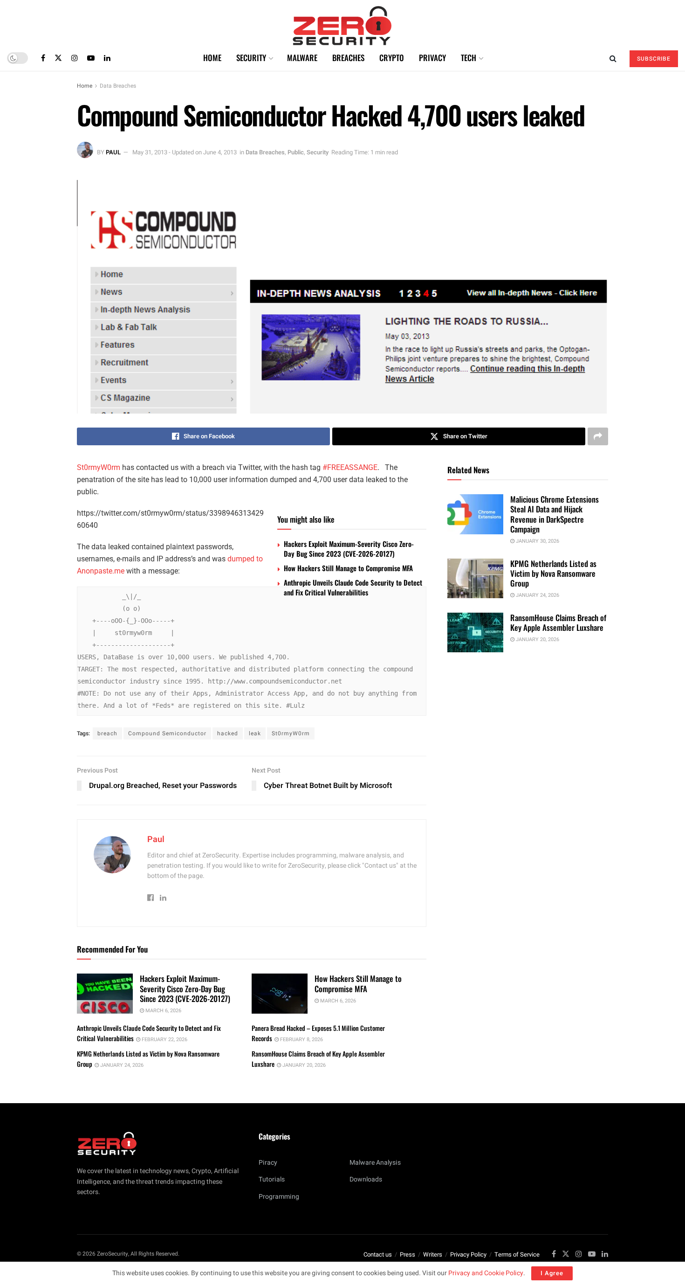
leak (255, 733)
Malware (302, 57)
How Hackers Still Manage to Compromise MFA (348, 568)
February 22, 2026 (163, 1039)
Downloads (365, 1179)
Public (296, 152)
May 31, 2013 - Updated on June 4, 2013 (184, 152)
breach (107, 733)
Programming (279, 1197)
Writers (432, 1254)
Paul (113, 152)
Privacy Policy (468, 1254)
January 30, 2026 (536, 541)
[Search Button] (613, 58)
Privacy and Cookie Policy (485, 1273)
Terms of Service (517, 1254)
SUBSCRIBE (654, 59)
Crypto (391, 57)
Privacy (432, 57)
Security (251, 57)
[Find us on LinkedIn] (107, 58)
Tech (468, 57)
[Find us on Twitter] (58, 58)
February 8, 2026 (301, 1039)
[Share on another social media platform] (598, 436)
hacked (227, 733)
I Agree (552, 1273)
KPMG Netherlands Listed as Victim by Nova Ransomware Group (553, 573)
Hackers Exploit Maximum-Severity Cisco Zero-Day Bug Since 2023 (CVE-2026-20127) (349, 549)
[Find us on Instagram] (74, 58)
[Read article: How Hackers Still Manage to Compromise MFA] (280, 994)
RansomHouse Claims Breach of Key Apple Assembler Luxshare (558, 622)
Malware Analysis (375, 1163)
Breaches (348, 57)
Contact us (377, 1254)
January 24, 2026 (121, 1065)
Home (212, 57)
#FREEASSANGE (349, 467)
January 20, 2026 (303, 1065)
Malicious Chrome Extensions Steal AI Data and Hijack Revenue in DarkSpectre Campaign (554, 514)
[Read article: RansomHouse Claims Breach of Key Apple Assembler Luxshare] (475, 633)
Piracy (268, 1163)
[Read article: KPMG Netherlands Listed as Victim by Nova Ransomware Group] (475, 579)
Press (407, 1254)
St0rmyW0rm (98, 467)
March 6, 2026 (162, 1011)
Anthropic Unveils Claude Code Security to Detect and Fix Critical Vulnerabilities (353, 587)
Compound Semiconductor (167, 733)
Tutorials (272, 1179)
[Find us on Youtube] (91, 58)
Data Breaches (118, 86)
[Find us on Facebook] (43, 58)
